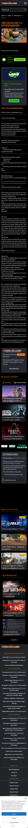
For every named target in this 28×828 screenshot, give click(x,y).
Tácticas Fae (17, 15)
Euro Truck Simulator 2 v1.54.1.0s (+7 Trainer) (14, 748)
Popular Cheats (14, 792)
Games (9, 15)
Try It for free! (19, 59)
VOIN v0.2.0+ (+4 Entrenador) (14, 751)
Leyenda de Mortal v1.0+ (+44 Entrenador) (14, 672)
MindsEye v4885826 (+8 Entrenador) (14, 698)
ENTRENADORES (21, 382)
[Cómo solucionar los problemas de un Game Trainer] (14, 627)
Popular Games (14, 782)
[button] (25, 798)
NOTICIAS (8, 382)
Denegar (14, 818)
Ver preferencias (14, 822)
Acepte (14, 814)
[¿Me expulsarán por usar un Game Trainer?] (14, 608)
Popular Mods (14, 788)
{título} (13, 826)
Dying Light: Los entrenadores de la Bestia (14, 657)
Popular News (14, 795)
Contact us (14, 772)
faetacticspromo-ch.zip (10, 480)
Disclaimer (14, 775)
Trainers (3, 18)
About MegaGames (14, 769)
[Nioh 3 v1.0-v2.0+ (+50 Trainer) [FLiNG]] (14, 589)
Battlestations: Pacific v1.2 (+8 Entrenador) (14, 711)
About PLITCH (14, 101)
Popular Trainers (14, 785)
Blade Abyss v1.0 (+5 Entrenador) (14, 754)
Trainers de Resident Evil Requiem (14, 665)
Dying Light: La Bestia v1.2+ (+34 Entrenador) (14, 685)
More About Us (14, 368)
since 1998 (20, 354)
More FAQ (14, 640)
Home (3, 15)
